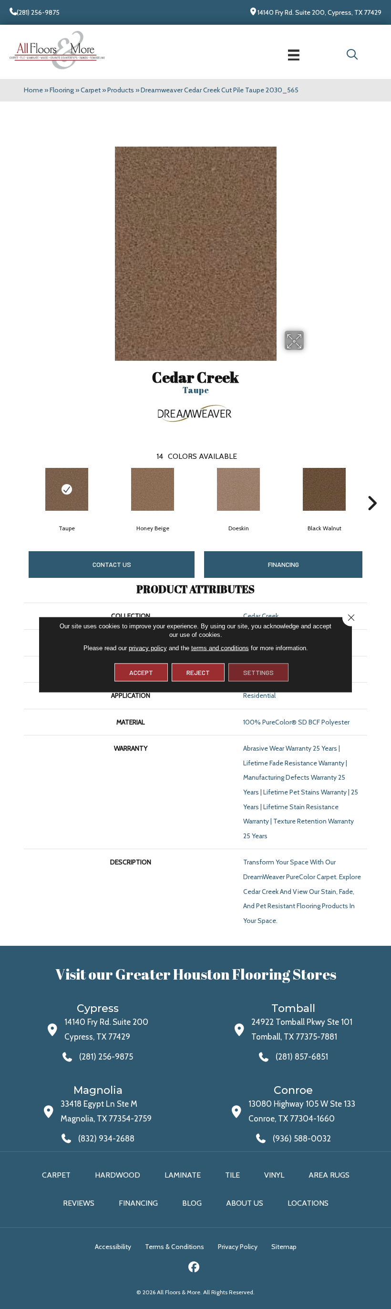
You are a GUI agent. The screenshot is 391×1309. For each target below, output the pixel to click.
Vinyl (274, 1175)
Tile (232, 1175)
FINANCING (283, 564)
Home (33, 90)
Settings (258, 672)
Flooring (62, 90)
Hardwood (117, 1175)
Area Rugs (329, 1175)
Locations (308, 1203)
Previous (19, 489)
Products (120, 90)
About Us (244, 1203)
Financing (138, 1203)
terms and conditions (220, 648)
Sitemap (284, 1246)
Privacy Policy (237, 1246)
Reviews (78, 1203)
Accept (141, 672)
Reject (198, 672)
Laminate (183, 1175)
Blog (192, 1203)
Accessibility (113, 1246)
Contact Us (112, 564)
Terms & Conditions (174, 1246)
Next (372, 489)
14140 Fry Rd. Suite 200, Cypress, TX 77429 (319, 12)
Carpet (91, 90)
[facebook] (194, 1268)
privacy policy (148, 648)
